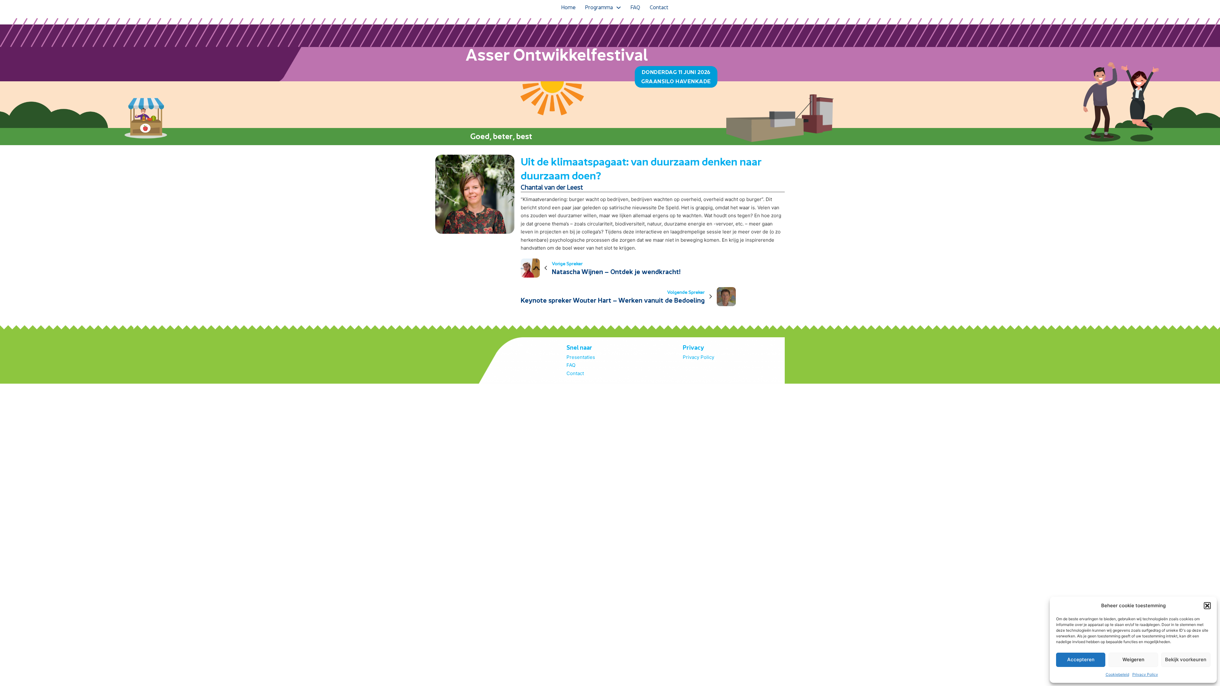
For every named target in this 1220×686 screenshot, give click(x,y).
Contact (659, 7)
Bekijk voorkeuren (1185, 659)
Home (568, 7)
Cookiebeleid (1117, 674)
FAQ (635, 7)
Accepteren (1081, 659)
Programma (599, 7)
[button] (1207, 605)
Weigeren (1133, 659)
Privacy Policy (1145, 674)
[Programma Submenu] (618, 7)
